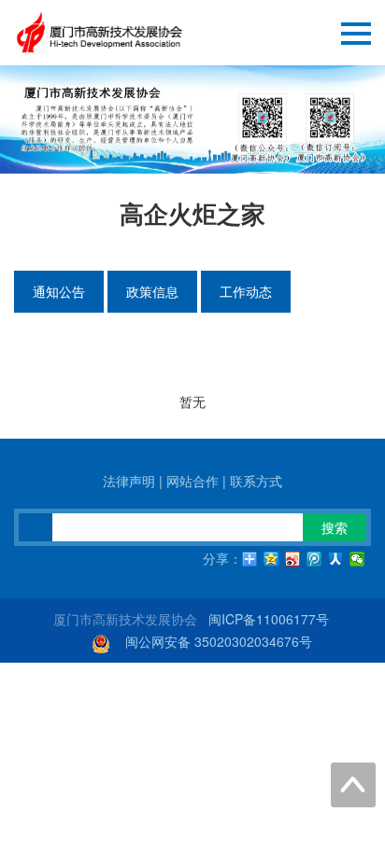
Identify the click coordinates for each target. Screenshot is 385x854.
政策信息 (152, 291)
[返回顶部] (353, 785)
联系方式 (256, 480)
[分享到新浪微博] (293, 559)
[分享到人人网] (336, 559)
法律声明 (129, 480)
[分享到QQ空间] (271, 559)
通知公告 (59, 291)
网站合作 (192, 480)
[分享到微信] (357, 559)
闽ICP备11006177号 (268, 618)
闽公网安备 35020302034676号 (218, 641)
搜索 (334, 527)
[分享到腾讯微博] (314, 559)
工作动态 (246, 291)
